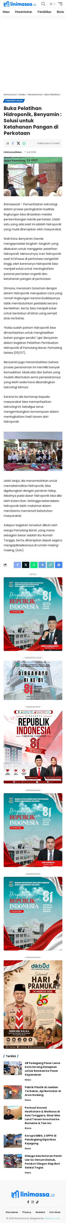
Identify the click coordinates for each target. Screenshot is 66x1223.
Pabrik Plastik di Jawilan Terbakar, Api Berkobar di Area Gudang (43, 1091)
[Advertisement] (33, 56)
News (28, 1079)
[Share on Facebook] (12, 143)
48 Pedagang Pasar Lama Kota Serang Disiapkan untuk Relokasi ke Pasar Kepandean (42, 1069)
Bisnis (28, 1128)
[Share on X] (18, 143)
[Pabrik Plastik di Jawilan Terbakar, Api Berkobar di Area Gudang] (13, 1092)
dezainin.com (52, 1218)
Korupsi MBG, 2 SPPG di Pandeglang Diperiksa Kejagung (40, 1139)
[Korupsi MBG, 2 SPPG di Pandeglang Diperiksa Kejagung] (13, 1141)
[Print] (58, 565)
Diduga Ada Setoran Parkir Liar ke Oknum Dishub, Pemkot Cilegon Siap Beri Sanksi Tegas (43, 1161)
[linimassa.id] (20, 4)
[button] (43, 4)
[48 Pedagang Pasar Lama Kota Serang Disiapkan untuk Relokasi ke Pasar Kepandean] (13, 1068)
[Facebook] (28, 1202)
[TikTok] (37, 1202)
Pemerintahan (14, 100)
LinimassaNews (13, 152)
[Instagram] (32, 1202)
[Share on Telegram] (42, 565)
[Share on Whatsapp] (24, 143)
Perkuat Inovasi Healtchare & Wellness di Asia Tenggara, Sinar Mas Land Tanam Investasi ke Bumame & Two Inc (42, 1115)
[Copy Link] (50, 565)
